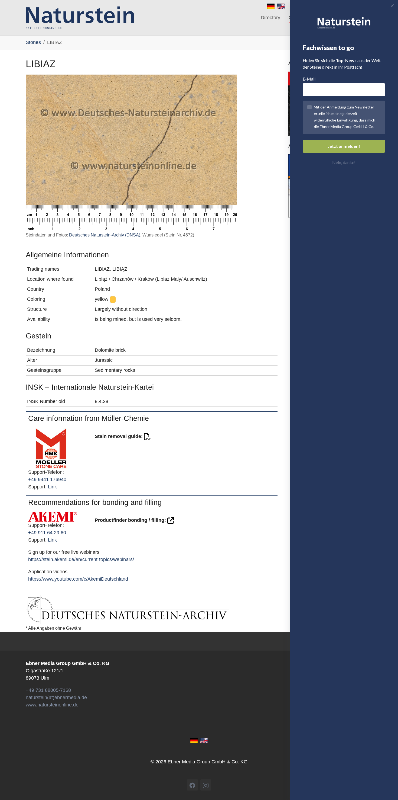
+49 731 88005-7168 (48, 690)
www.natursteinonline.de (52, 705)
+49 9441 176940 (47, 479)
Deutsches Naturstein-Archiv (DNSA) (104, 235)
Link (52, 486)
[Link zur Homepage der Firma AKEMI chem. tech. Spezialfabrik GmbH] (52, 516)
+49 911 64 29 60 (47, 532)
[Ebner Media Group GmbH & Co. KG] (80, 18)
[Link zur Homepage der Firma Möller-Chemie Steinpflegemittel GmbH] (51, 447)
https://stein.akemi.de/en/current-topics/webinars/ (81, 559)
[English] (281, 6)
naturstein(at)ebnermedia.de (56, 697)
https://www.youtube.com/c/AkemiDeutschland (78, 579)
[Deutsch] (271, 6)
